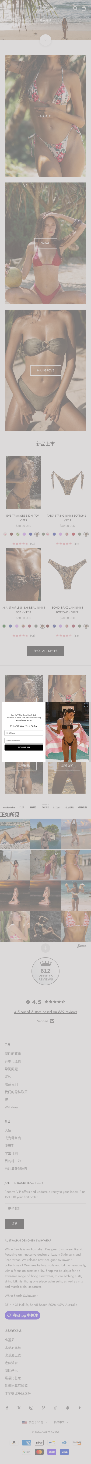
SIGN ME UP (24, 747)
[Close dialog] (86, 705)
